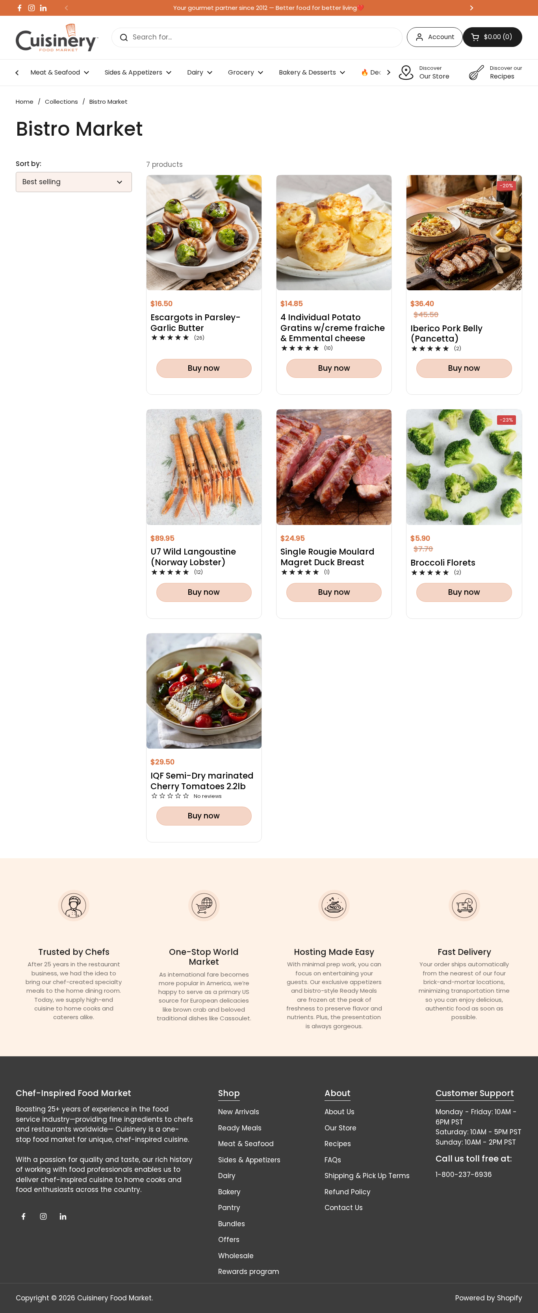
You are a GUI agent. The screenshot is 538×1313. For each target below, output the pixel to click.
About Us (339, 1112)
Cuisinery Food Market (114, 1298)
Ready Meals (240, 1128)
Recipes (338, 1144)
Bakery (229, 1192)
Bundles (231, 1224)
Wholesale (236, 1256)
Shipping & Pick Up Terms (367, 1175)
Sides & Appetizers (249, 1160)
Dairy (227, 1175)
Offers (228, 1239)
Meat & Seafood (246, 1144)
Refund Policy (348, 1192)
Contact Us (344, 1207)
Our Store (340, 1128)
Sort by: (28, 164)
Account (441, 36)
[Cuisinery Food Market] (57, 37)
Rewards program (248, 1271)
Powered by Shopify (488, 1298)
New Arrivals (238, 1112)
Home (24, 101)
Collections (61, 101)
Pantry (229, 1207)
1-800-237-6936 (464, 1174)
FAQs (333, 1160)
